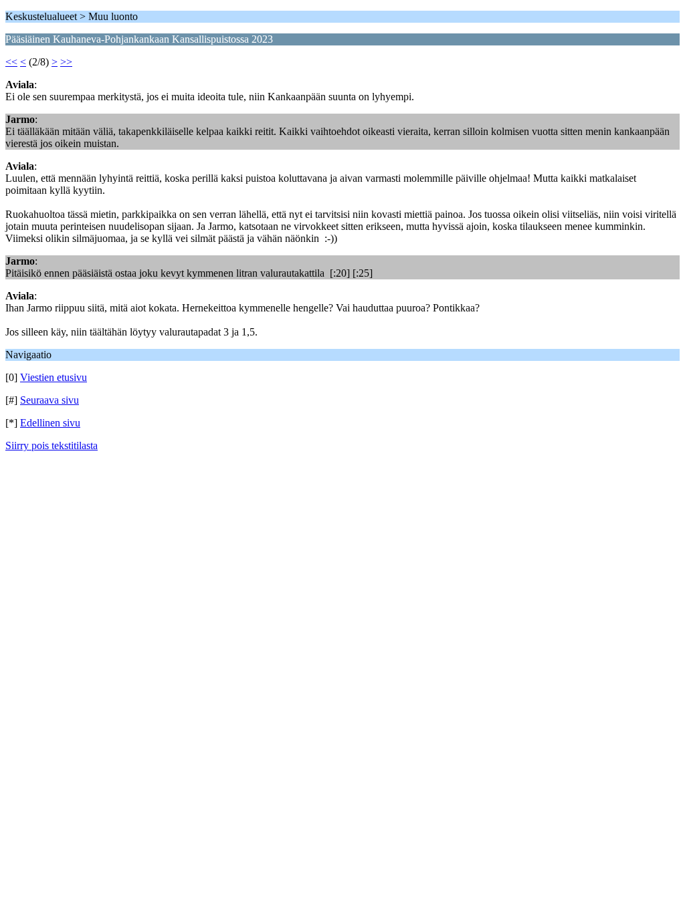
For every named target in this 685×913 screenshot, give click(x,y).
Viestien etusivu (53, 377)
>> (66, 62)
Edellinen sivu (50, 422)
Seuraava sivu (49, 400)
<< (11, 62)
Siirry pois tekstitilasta (51, 445)
